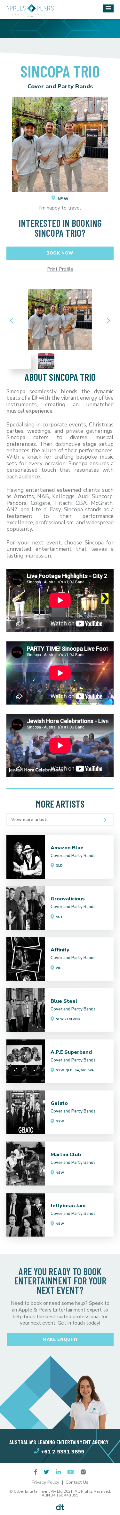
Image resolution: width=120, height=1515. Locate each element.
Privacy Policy (45, 1482)
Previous (12, 320)
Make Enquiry (60, 1339)
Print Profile (60, 269)
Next (107, 320)
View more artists (30, 820)
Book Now (60, 253)
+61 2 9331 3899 (62, 1451)
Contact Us (77, 1482)
